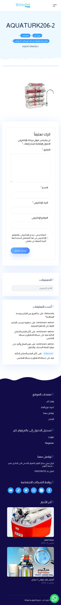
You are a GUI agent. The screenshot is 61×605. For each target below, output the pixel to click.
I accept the (29, 344)
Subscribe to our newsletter (35, 337)
